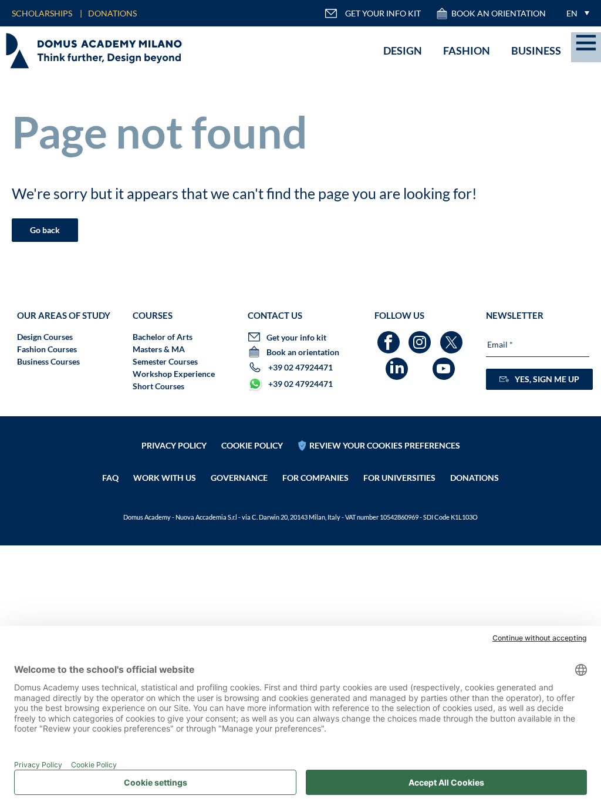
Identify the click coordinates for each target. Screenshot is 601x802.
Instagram (421, 336)
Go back (45, 230)
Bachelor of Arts (163, 337)
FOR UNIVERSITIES (399, 478)
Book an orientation (498, 13)
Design (402, 50)
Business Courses (48, 361)
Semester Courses (165, 361)
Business (536, 50)
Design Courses (45, 337)
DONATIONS (112, 13)
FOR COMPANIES (315, 478)
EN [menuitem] (572, 13)
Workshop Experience (174, 374)
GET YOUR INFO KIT (383, 13)
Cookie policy (252, 445)
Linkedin (398, 363)
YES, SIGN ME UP (547, 379)
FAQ (110, 478)
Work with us (164, 478)
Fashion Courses (47, 349)
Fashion (466, 50)
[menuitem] (575, 13)
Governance (239, 478)
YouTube (445, 363)
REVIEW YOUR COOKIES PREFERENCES (384, 445)
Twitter (453, 336)
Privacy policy (174, 445)
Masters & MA (159, 349)
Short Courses (158, 386)
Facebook (390, 336)
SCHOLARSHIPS (42, 13)
